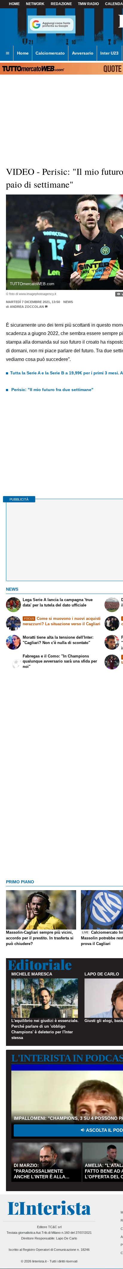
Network (35, 4)
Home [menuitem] (23, 53)
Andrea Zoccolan (27, 306)
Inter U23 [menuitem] (109, 53)
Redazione (61, 4)
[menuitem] (7, 53)
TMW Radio (88, 4)
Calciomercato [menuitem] (50, 53)
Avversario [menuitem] (82, 53)
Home (14, 4)
